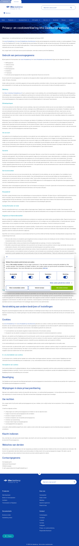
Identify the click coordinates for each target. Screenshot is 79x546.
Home (3, 20)
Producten (11, 20)
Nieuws (63, 20)
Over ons (45, 20)
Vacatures (55, 20)
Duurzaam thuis (23, 20)
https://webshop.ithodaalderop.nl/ (13, 93)
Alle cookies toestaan (62, 287)
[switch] (31, 277)
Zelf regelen (35, 20)
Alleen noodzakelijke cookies (17, 287)
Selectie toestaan (39, 287)
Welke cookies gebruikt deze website (60, 283)
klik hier (45, 268)
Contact (71, 20)
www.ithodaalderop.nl (10, 41)
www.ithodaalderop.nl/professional (26, 41)
